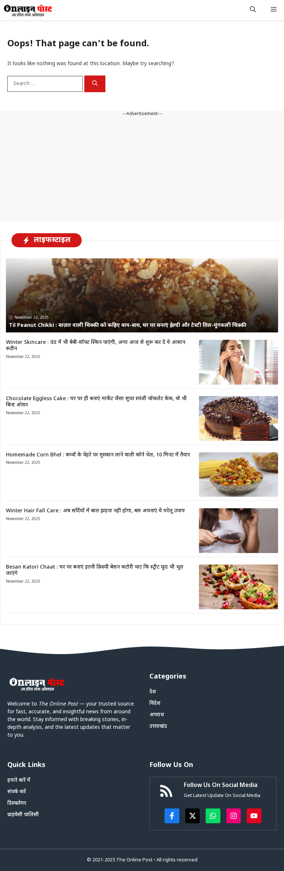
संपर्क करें (16, 791)
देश (152, 692)
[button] (253, 10)
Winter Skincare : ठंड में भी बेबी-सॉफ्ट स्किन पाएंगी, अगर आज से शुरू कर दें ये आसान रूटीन (95, 345)
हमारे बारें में (18, 780)
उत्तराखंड (158, 726)
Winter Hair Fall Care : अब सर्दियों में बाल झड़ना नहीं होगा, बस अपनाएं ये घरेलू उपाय (95, 511)
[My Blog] (28, 10)
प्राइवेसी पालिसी (23, 814)
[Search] (94, 84)
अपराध (156, 714)
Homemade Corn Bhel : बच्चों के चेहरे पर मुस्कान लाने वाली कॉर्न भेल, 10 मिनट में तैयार (98, 455)
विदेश (154, 703)
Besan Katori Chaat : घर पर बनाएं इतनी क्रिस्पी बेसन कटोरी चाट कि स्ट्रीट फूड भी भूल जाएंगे (94, 570)
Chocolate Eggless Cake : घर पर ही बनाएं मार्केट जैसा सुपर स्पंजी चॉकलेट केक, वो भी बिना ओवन (96, 402)
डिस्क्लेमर (16, 803)
